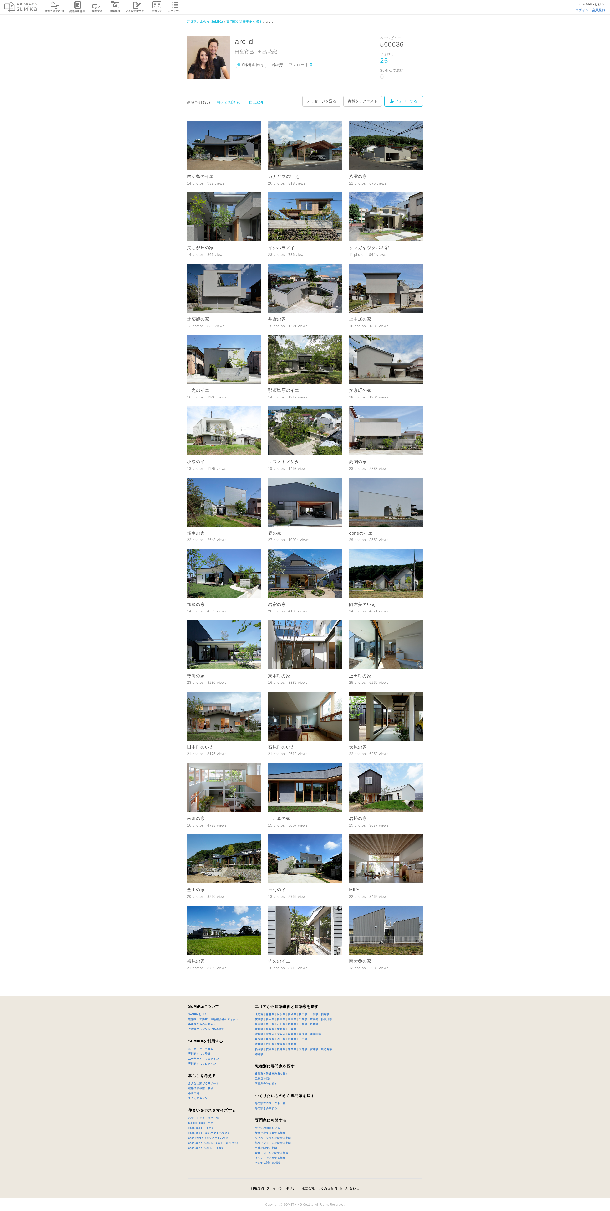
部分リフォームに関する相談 (273, 1142)
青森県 (270, 1014)
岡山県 (281, 1039)
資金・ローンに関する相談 (271, 1152)
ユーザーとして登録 (200, 1048)
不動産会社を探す (266, 1083)
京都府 (270, 1034)
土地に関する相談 (266, 1147)
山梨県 (303, 1024)
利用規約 (257, 1188)
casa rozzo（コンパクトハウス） (209, 1137)
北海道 (259, 1014)
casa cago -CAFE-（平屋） (206, 1147)
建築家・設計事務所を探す (271, 1073)
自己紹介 (256, 102)
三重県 (292, 1029)
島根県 (270, 1039)
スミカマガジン (198, 1098)
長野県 (314, 1024)
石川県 (281, 1024)
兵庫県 (292, 1034)
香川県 (270, 1044)
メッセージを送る (322, 101)
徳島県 (259, 1044)
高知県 (292, 1044)
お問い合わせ (349, 1188)
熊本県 (292, 1049)
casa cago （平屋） (201, 1127)
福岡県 (259, 1049)
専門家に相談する (271, 1120)
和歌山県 (315, 1034)
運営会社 (308, 1188)
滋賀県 (259, 1034)
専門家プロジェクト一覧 (270, 1103)
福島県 (325, 1014)
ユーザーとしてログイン (203, 1058)
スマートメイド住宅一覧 (203, 1117)
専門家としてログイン (202, 1063)
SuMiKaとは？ (197, 1014)
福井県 (292, 1024)
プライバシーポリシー (282, 1188)
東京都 (314, 1019)
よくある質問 (327, 1188)
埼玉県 (292, 1019)
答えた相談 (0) (229, 102)
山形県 (314, 1014)
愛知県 (281, 1029)
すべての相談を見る (267, 1127)
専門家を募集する (266, 1108)
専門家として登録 (199, 1053)
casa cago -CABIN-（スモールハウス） (214, 1142)
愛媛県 (281, 1044)
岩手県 (281, 1014)
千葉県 (303, 1019)
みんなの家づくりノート (203, 1083)
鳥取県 (259, 1039)
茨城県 (259, 1019)
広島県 (292, 1039)
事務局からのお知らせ (202, 1024)
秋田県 (303, 1014)
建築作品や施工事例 (200, 1088)
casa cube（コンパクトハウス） (209, 1132)
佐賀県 (270, 1049)
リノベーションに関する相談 (273, 1137)
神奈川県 (326, 1019)
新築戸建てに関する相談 (270, 1132)
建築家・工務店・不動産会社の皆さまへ (213, 1019)
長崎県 (281, 1049)
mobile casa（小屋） (202, 1122)
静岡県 (270, 1029)
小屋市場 (193, 1093)
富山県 (270, 1024)
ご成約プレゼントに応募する (206, 1029)
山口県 (303, 1039)
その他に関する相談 (267, 1162)
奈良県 (303, 1034)
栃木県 (270, 1019)
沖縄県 (259, 1054)
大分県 (303, 1049)
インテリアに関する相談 (270, 1157)
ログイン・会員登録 (590, 10)
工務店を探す (263, 1078)
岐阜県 (259, 1029)
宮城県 (292, 1014)
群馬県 (281, 1019)
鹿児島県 (326, 1049)
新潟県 (259, 1024)
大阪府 (281, 1034)
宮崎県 (314, 1049)
